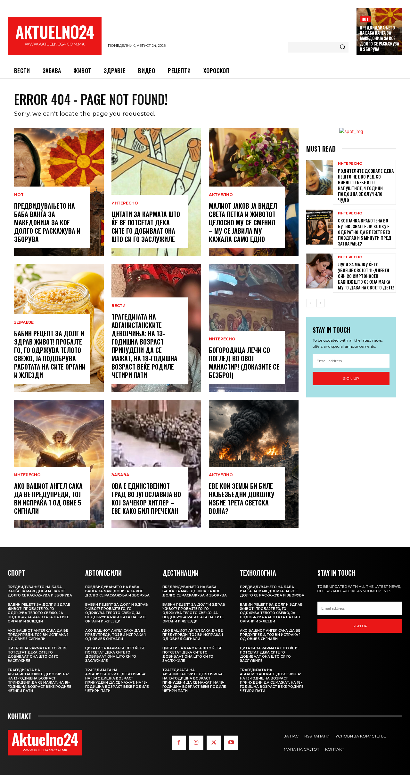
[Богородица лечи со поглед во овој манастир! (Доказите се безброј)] (254, 328)
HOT (365, 19)
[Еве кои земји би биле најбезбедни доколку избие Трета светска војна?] (254, 464)
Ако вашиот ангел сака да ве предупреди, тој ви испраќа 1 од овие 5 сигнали (48, 498)
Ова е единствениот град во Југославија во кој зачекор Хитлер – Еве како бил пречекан (146, 498)
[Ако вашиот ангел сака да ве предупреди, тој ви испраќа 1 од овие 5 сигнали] (59, 464)
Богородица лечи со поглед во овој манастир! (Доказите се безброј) (244, 362)
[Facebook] (179, 743)
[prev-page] (310, 303)
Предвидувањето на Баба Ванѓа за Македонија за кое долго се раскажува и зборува (379, 38)
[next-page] (320, 303)
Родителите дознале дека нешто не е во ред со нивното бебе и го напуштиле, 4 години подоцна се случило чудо (366, 185)
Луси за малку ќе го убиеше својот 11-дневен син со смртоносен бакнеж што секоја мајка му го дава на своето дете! (366, 276)
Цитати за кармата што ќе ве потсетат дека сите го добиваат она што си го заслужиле (145, 226)
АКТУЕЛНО (221, 195)
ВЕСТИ (118, 306)
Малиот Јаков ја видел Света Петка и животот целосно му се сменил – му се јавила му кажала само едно (243, 222)
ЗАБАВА (120, 475)
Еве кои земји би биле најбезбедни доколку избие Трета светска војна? (242, 498)
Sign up (351, 378)
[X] (214, 743)
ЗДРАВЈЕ (24, 322)
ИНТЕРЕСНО (27, 475)
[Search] (342, 47)
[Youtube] (231, 743)
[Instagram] (196, 743)
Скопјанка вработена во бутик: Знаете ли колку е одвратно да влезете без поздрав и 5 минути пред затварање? (364, 232)
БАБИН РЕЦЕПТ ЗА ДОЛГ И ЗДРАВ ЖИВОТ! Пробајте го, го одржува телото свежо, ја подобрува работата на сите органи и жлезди (50, 354)
